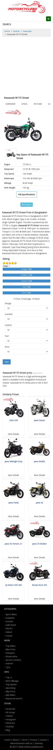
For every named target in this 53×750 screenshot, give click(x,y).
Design (8, 303)
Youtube (10, 726)
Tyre (8, 667)
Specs (24, 104)
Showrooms (11, 656)
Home (7, 31)
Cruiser (9, 635)
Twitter (9, 715)
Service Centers (13, 659)
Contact (43, 739)
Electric (9, 628)
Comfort (9, 314)
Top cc (9, 677)
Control (8, 325)
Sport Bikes (11, 614)
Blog (8, 730)
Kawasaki (27, 31)
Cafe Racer (11, 624)
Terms (24, 739)
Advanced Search (14, 698)
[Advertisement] (26, 64)
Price (7, 346)
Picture (38, 104)
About (16, 739)
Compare (27, 204)
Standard (10, 617)
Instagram (11, 719)
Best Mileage (12, 680)
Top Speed (11, 684)
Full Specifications (26, 194)
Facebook (10, 708)
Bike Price (10, 649)
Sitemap (39, 743)
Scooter (9, 621)
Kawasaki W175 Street (21, 241)
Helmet (9, 663)
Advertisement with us (21, 743)
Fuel (7, 336)
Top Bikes (10, 645)
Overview (10, 104)
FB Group (10, 712)
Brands (16, 31)
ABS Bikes (10, 695)
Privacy (33, 739)
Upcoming (10, 687)
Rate (7, 361)
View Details (13, 434)
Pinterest (10, 722)
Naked (9, 632)
